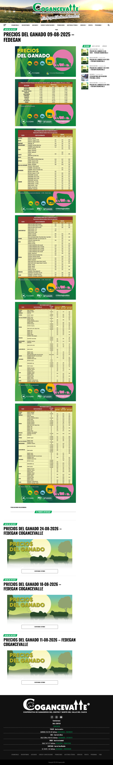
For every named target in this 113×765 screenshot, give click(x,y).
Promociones (61, 25)
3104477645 (67, 743)
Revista (90, 25)
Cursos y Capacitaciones (47, 25)
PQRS (56, 30)
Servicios (83, 25)
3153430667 (59, 749)
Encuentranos (26, 25)
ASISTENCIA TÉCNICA (72, 25)
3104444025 (67, 749)
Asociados (35, 25)
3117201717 (69, 738)
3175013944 (59, 743)
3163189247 (69, 732)
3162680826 (61, 738)
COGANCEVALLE (15, 25)
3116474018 (56, 726)
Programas (98, 25)
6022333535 (61, 732)
